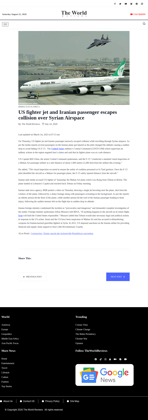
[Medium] (132, 4)
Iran (20, 215)
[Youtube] (127, 4)
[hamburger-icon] (5, 24)
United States (57, 148)
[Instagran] (143, 4)
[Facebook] (116, 4)
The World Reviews (31, 124)
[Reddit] (138, 4)
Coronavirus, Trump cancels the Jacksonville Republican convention (62, 233)
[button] (143, 24)
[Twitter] (121, 4)
